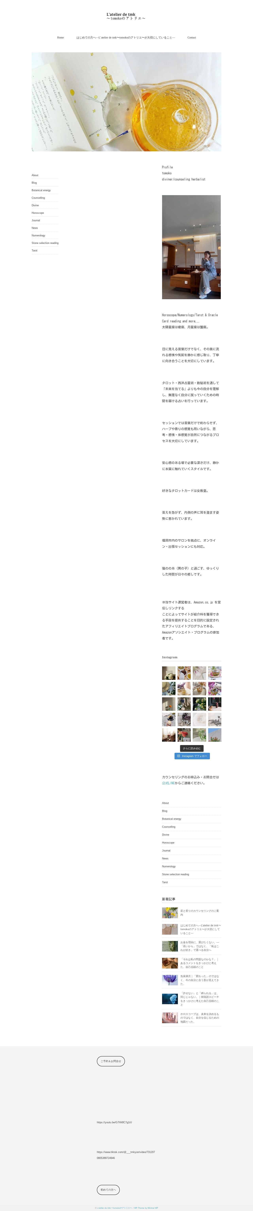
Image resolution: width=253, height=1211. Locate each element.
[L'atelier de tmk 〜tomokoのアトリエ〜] (126, 14)
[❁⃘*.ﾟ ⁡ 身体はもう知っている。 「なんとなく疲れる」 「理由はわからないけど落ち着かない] (184, 735)
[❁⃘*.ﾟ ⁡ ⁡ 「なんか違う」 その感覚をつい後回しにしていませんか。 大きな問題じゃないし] (215, 673)
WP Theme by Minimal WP (146, 1208)
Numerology (38, 235)
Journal (36, 220)
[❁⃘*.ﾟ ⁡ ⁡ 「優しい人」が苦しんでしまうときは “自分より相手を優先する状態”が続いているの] (169, 719)
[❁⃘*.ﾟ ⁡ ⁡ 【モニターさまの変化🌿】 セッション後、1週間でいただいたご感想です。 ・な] (199, 673)
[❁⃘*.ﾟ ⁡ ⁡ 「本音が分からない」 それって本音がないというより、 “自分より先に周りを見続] (199, 688)
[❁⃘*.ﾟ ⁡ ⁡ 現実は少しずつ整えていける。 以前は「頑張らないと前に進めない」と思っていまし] (184, 688)
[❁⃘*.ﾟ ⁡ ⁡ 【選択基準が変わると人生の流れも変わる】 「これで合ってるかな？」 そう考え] (184, 673)
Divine (35, 205)
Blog (34, 182)
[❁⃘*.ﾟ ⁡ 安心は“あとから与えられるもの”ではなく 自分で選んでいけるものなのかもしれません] (215, 688)
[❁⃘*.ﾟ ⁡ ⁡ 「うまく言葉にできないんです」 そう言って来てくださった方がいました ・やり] (215, 735)
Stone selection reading (45, 242)
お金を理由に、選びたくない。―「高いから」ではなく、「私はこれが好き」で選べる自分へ (199, 946)
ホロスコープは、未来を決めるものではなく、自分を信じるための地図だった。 (199, 1018)
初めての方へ (108, 1189)
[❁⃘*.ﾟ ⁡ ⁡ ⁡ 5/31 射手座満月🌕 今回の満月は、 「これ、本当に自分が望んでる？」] (169, 688)
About (35, 175)
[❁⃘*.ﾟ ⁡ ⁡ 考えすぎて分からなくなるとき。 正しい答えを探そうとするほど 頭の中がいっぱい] (199, 735)
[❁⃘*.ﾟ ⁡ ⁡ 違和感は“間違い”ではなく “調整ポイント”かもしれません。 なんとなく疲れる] (184, 704)
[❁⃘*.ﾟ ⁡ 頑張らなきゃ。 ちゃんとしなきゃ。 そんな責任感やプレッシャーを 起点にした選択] (215, 704)
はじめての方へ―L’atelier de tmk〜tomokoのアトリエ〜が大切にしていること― (125, 37)
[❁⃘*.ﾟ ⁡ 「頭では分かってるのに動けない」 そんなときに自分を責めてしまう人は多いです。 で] (199, 704)
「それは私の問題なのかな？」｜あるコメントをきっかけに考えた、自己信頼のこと (199, 963)
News (35, 227)
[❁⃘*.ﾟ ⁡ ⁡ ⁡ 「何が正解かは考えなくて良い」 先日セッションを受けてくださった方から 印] (199, 719)
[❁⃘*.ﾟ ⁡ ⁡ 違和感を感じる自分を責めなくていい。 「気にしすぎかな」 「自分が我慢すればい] (215, 719)
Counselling (38, 197)
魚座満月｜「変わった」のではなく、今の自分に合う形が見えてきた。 (199, 980)
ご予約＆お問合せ (111, 1061)
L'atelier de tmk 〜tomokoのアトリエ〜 (114, 1208)
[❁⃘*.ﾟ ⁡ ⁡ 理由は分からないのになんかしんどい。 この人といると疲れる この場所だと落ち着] (169, 735)
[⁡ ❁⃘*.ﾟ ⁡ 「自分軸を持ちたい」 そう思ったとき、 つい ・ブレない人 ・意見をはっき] (169, 673)
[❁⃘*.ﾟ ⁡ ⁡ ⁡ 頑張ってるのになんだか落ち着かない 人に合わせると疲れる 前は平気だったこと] (184, 719)
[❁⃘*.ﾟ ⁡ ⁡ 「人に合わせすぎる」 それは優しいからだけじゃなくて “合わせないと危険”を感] (169, 704)
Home (60, 37)
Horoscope (38, 212)
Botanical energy (41, 190)
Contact (192, 37)
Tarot (34, 250)
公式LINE (168, 783)
